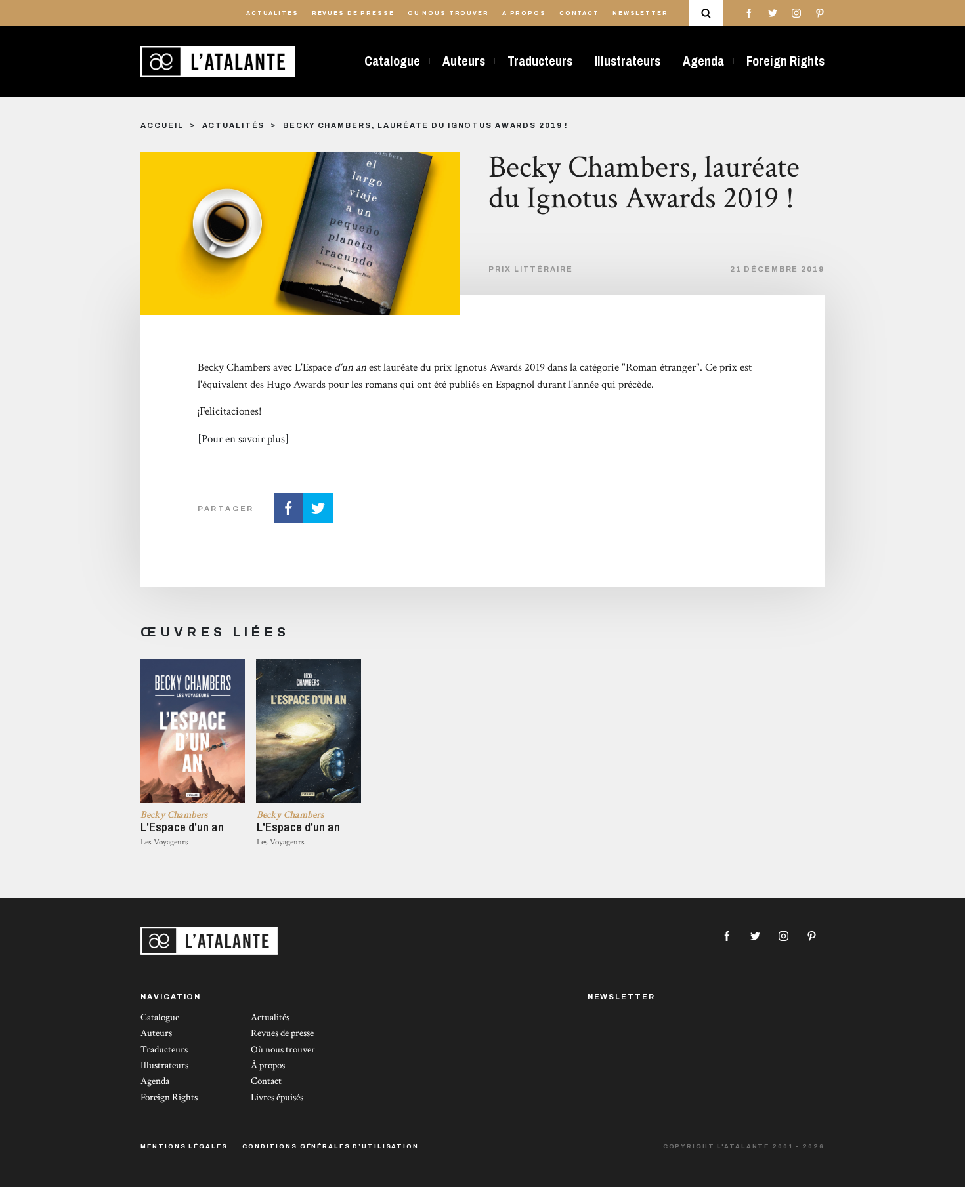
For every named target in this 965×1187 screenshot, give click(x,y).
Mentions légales (183, 1146)
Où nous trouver (448, 13)
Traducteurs (539, 61)
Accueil (161, 125)
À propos (524, 13)
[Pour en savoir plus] (243, 439)
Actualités (272, 13)
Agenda (703, 61)
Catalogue (392, 61)
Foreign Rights (785, 61)
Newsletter (640, 13)
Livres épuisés (277, 1097)
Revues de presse (353, 13)
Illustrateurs (627, 61)
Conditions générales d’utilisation (330, 1146)
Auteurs (463, 61)
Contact (579, 13)
